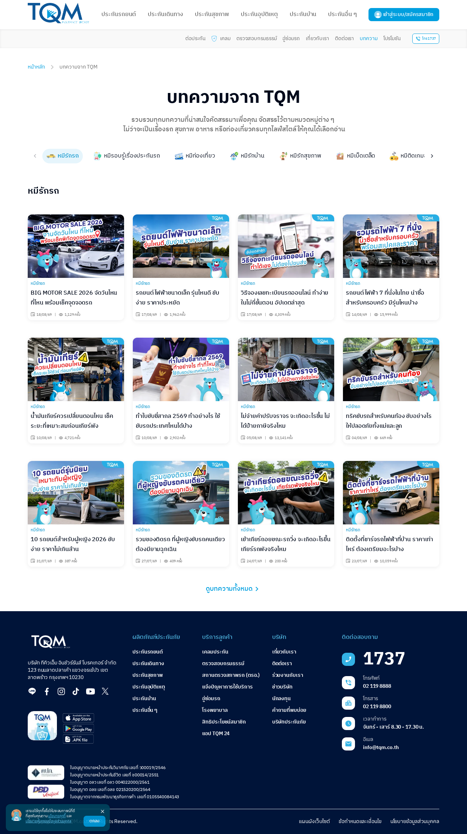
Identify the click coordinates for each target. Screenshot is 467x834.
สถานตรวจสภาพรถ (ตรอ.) (231, 675)
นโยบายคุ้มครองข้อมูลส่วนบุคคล (48, 821)
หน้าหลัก (36, 67)
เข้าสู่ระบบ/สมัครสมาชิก (408, 14)
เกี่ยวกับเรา (317, 38)
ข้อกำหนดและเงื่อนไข (360, 821)
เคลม (225, 38)
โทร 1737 (429, 39)
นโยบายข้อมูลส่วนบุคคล (414, 821)
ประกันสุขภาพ (212, 14)
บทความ (368, 38)
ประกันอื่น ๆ (342, 14)
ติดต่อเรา (344, 38)
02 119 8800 (377, 706)
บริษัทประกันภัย (289, 722)
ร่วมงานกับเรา (287, 675)
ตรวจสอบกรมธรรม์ (256, 38)
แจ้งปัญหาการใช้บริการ (227, 687)
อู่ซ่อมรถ (291, 38)
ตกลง (94, 821)
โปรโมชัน (392, 38)
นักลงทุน (281, 698)
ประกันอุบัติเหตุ (259, 14)
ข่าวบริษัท (282, 687)
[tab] (62, 156)
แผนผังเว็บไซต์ (314, 821)
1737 (384, 659)
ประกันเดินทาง (165, 14)
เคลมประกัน (215, 652)
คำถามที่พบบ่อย (289, 710)
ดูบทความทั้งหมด (229, 589)
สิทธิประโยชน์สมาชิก (224, 722)
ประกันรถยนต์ (118, 14)
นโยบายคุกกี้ (57, 816)
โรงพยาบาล (214, 710)
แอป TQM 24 (215, 733)
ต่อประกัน (195, 38)
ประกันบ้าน (303, 14)
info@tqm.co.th (381, 747)
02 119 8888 (377, 686)
